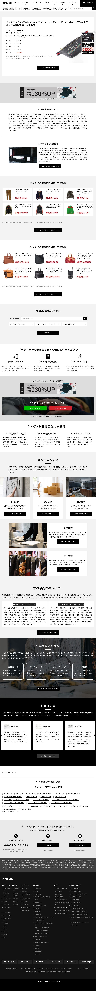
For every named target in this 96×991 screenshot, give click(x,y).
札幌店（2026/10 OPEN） (41, 936)
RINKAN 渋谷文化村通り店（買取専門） (41, 794)
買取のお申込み (59, 897)
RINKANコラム (26, 907)
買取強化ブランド (36, 3)
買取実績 (55, 3)
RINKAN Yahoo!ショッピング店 (78, 894)
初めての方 (16, 3)
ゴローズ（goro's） (77, 864)
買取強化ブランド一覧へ (8, 772)
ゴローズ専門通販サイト (77, 908)
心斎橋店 (37, 945)
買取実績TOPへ (48, 333)
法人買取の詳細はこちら (68, 569)
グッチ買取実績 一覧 (35, 8)
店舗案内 (63, 3)
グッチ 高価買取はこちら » (48, 68)
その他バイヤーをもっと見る (48, 632)
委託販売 (15, 901)
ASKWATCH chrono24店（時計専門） (80, 922)
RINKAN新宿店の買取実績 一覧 (36, 9)
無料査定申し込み (88, 3)
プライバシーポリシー (38, 968)
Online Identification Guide (62, 910)
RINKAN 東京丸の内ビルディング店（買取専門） (65, 800)
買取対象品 (25, 3)
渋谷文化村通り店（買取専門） (43, 897)
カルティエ (6, 893)
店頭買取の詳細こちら (81, 514)
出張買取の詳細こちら (14, 514)
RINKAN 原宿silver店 (31, 797)
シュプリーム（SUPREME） (23, 862)
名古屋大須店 (38, 939)
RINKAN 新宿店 (60, 794)
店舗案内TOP (38, 888)
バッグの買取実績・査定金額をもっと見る (48, 294)
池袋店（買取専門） (40, 920)
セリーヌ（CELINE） (52, 860)
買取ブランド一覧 (7, 889)
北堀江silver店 (38, 951)
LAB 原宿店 (37, 911)
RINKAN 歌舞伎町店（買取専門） (13, 797)
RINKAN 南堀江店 (83, 806)
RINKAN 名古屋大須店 (32, 806)
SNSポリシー (49, 968)
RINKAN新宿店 (22, 9)
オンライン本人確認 (60, 907)
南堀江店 (37, 948)
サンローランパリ (7, 908)
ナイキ (5, 901)
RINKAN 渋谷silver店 (21, 794)
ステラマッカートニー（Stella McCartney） (30, 864)
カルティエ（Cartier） (9, 866)
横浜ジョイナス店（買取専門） (43, 933)
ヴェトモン (6, 904)
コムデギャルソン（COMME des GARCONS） (80, 860)
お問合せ (70, 968)
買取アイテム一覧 (7, 919)
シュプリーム (6, 899)
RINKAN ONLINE (75, 888)
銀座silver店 (38, 914)
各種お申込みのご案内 (61, 888)
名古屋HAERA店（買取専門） (42, 942)
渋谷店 (36, 891)
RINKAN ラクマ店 (75, 900)
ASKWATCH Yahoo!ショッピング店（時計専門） (82, 918)
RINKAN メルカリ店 (76, 902)
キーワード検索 (14, 318)
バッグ (19, 41)
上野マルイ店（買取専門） (41, 931)
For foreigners (25, 910)
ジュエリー (6, 923)
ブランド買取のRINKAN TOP (10, 8)
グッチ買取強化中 (23, 8)
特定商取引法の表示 (25, 968)
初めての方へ (25, 888)
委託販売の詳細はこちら (68, 541)
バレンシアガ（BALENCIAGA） (39, 862)
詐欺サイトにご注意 (60, 968)
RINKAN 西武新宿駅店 (74, 794)
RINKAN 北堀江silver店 (10, 809)
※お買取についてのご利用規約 (10, 811)
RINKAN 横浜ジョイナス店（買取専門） (61, 803)
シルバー (5, 929)
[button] (35, 408)
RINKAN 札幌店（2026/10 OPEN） (13, 806)
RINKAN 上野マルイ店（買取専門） (37, 803)
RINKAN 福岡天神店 (25, 809)
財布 (4, 937)
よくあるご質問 (72, 3)
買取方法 (47, 3)
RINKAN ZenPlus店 (75, 905)
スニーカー (6, 932)
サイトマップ (77, 968)
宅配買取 (15, 893)
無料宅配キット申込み (61, 900)
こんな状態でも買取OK (27, 895)
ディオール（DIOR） (63, 860)
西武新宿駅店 (38, 902)
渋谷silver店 (38, 894)
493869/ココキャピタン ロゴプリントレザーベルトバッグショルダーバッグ (62, 8)
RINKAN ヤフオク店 (76, 897)
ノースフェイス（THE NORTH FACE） (69, 862)
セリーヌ (5, 896)
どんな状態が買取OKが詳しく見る (48, 689)
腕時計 (5, 934)
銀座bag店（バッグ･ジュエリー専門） (44, 917)
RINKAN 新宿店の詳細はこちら (50, 166)
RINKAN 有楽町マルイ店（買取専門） (14, 803)
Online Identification (60, 913)
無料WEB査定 (58, 891)
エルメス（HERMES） (26, 860)
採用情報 (85, 968)
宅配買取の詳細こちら (48, 514)
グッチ (19, 33)
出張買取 (15, 896)
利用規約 (15, 968)
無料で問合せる (48, 845)
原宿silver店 (38, 908)
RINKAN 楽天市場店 (76, 891)
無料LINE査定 (58, 894)
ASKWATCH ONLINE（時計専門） (79, 911)
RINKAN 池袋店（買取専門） (41, 800)
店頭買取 (15, 899)
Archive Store (74, 925)
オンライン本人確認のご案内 (62, 903)
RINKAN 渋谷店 (8, 794)
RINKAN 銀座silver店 (60, 797)
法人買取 (15, 904)
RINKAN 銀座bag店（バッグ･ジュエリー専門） (16, 800)
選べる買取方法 (16, 889)
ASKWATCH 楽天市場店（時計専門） (80, 914)
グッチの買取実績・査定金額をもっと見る (48, 230)
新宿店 (19, 46)
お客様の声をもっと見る (48, 756)
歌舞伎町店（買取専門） (41, 905)
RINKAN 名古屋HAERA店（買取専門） (52, 806)
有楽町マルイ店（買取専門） (42, 928)
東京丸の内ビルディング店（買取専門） (44, 924)
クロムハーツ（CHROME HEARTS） (62, 864)
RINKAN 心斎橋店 (70, 806)
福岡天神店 (37, 954)
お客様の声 (25, 901)
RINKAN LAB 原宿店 (45, 797)
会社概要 (8, 968)
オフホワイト (6, 915)
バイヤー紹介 (25, 904)
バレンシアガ (6, 912)
